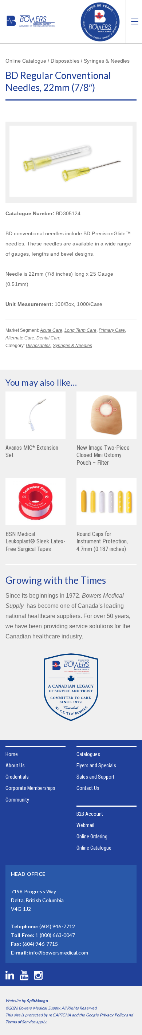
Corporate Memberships (30, 788)
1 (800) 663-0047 (55, 935)
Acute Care (51, 330)
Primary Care (112, 330)
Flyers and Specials (96, 765)
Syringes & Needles (72, 345)
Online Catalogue (93, 848)
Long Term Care (80, 330)
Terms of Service (20, 1021)
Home (11, 754)
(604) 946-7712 (57, 926)
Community (17, 800)
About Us (15, 765)
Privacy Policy (113, 1014)
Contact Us (87, 788)
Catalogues (88, 754)
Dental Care (48, 338)
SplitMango (37, 1000)
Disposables (38, 345)
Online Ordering (91, 836)
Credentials (17, 777)
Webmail (85, 825)
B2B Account (89, 814)
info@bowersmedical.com (58, 952)
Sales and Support (95, 777)
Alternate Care (19, 338)
